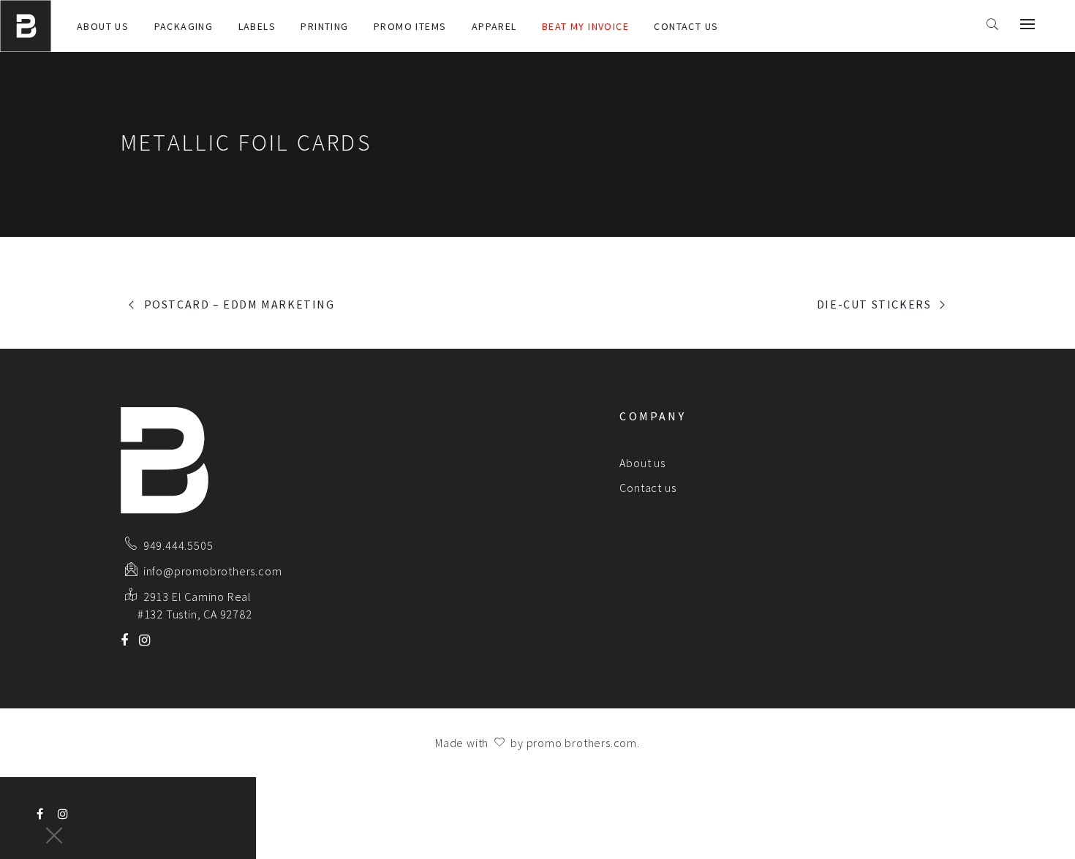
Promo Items (410, 26)
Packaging (184, 26)
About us (103, 26)
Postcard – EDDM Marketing (239, 304)
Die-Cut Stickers (874, 304)
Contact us (686, 26)
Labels (257, 26)
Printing (324, 26)
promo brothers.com (582, 742)
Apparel (494, 26)
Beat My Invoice (585, 26)
